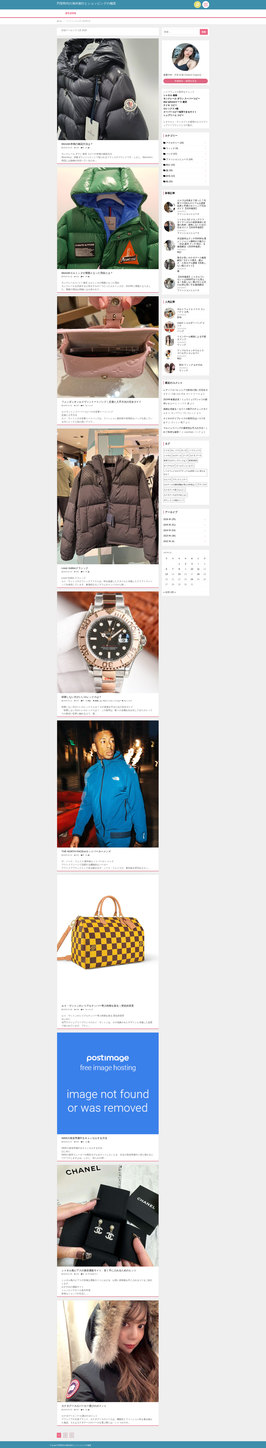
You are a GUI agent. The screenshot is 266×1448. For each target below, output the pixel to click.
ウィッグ (171, 148)
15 (179, 574)
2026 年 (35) (169, 519)
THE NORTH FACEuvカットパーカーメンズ (86, 851)
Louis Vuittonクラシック (75, 568)
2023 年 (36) (169, 536)
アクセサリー (93, 1274)
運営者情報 (70, 13)
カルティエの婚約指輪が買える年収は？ (180, 485)
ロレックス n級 (171, 108)
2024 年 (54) (169, 530)
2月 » (173, 592)
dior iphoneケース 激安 (175, 102)
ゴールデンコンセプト (185, 466)
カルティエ (176, 455)
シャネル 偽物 (170, 95)
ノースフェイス (194, 450)
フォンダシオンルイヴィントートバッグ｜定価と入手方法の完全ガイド (101, 401)
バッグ (90, 406)
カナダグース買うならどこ (174, 490)
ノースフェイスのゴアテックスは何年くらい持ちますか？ (184, 472)
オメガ (184, 450)
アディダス (202, 485)
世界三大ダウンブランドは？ (175, 461)
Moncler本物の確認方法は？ (77, 144)
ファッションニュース (179, 159)
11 (198, 569)
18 (198, 574)
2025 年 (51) (169, 525)
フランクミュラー (179, 479)
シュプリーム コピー (173, 115)
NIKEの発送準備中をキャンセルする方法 (84, 1138)
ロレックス (128, 701)
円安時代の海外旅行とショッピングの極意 (86, 3)
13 (166, 574)
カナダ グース (195, 455)
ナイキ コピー (170, 105)
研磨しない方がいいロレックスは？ (81, 697)
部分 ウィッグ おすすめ (190, 365)
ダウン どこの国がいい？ (174, 500)
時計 (89, 701)
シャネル (167, 455)
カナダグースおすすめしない (175, 495)
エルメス (167, 479)
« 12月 (166, 592)
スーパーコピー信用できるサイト (180, 112)
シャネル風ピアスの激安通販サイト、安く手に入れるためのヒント (99, 1270)
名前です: (168, 75)
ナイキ (166, 450)
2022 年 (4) (168, 541)
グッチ (185, 455)
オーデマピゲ (169, 466)
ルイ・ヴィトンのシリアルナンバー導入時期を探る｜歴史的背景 (98, 1005)
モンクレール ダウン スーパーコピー (181, 98)
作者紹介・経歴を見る (186, 81)
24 (192, 579)
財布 (170, 176)
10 (192, 569)
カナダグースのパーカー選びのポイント (84, 1406)
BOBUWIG (193, 461)
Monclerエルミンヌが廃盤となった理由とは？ (87, 273)
